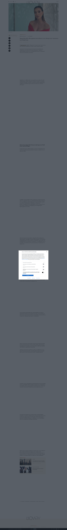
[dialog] (33, 265)
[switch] (43, 264)
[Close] (47, 252)
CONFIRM (27, 275)
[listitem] (33, 262)
